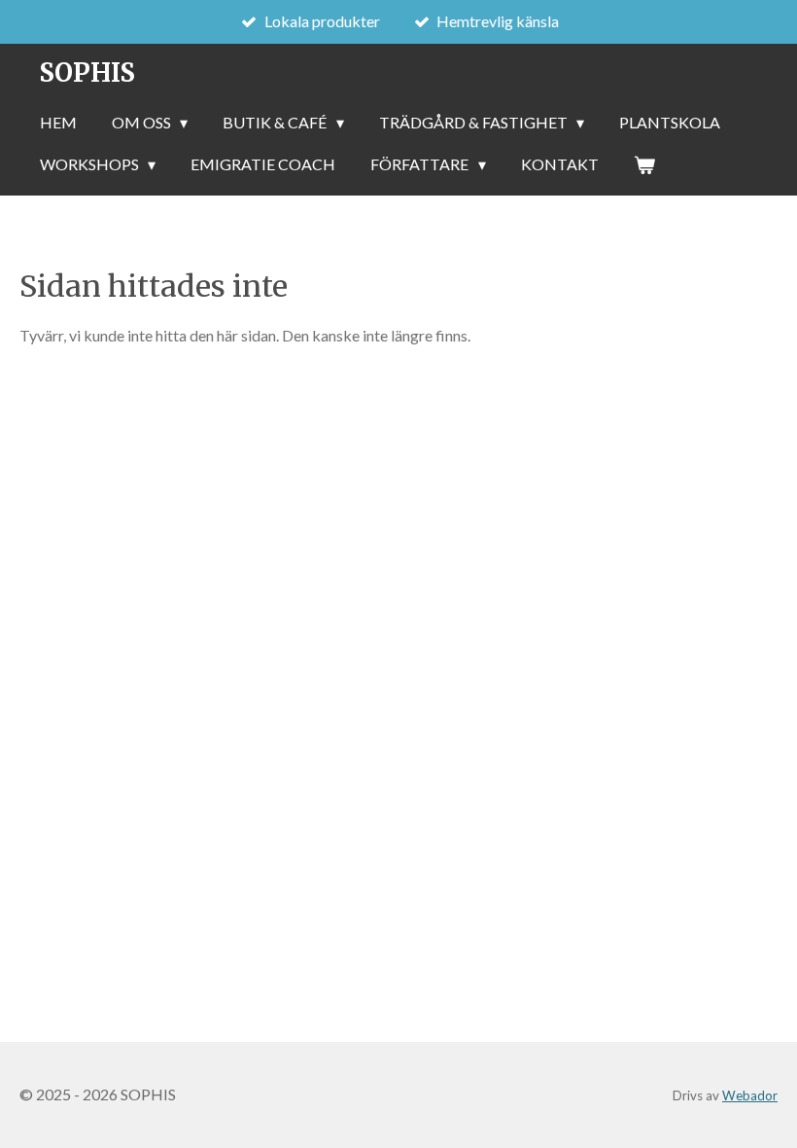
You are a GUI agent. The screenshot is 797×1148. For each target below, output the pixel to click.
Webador (750, 1095)
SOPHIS (87, 72)
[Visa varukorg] (644, 164)
